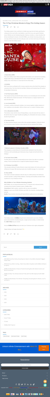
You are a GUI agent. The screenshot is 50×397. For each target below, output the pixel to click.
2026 (5, 292)
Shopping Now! (44, 348)
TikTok (33, 384)
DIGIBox (17, 218)
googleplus (11, 27)
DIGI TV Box (9, 221)
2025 (5, 295)
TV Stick (6, 321)
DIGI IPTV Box (6, 336)
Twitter (22, 384)
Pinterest (25, 384)
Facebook (16, 384)
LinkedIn (28, 384)
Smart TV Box (7, 318)
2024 (5, 299)
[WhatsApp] (45, 385)
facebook (4, 27)
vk (14, 27)
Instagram (19, 384)
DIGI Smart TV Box (15, 336)
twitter (7, 27)
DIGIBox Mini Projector (9, 325)
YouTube (30, 384)
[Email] (45, 381)
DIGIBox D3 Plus (12, 225)
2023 (5, 302)
